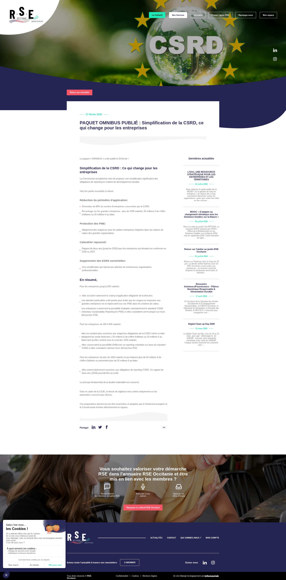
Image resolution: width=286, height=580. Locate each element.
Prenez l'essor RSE (220, 15)
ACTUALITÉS (156, 538)
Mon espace (268, 15)
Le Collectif (157, 15)
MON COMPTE (212, 538)
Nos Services (178, 15)
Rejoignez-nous (245, 15)
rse (164, 427)
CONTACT (171, 538)
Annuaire (198, 15)
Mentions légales (150, 576)
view (201, 188)
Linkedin (275, 50)
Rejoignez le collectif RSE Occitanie (143, 507)
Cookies (135, 576)
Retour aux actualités (79, 92)
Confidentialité (122, 576)
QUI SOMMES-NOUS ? (191, 538)
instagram (275, 59)
